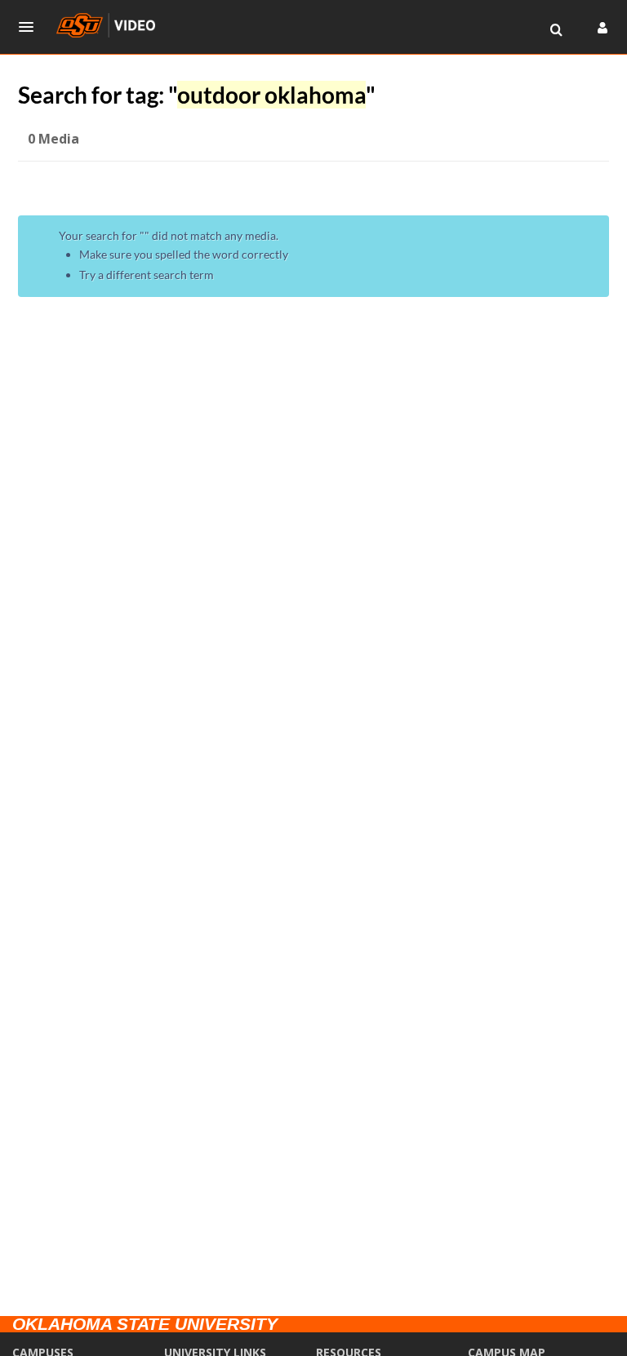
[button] (31, 27)
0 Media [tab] (53, 139)
